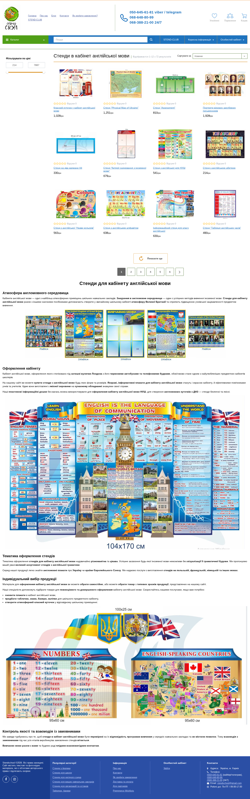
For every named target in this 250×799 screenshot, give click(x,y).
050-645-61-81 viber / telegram (155, 12)
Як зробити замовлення (125, 777)
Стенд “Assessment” (164, 107)
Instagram (14, 779)
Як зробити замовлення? (85, 16)
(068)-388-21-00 (214, 780)
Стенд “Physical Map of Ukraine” (121, 107)
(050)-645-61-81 (214, 775)
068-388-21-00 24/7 (146, 22)
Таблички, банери (61, 791)
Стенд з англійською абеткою (219, 168)
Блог (53, 16)
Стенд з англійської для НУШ (169, 168)
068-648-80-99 (142, 17)
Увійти (167, 768)
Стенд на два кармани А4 (68, 168)
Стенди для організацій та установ (70, 786)
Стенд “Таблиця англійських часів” (222, 228)
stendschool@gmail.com (229, 783)
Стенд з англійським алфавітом (120, 228)
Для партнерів (120, 786)
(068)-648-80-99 (214, 777)
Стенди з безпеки (61, 768)
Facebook (6, 779)
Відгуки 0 (72, 103)
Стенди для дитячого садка (67, 777)
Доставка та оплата (123, 782)
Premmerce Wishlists (123, 791)
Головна (32, 16)
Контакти (64, 16)
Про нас (44, 16)
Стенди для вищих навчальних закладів (73, 782)
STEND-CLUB (35, 20)
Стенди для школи (62, 773)
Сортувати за (184, 56)
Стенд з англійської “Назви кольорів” (74, 228)
